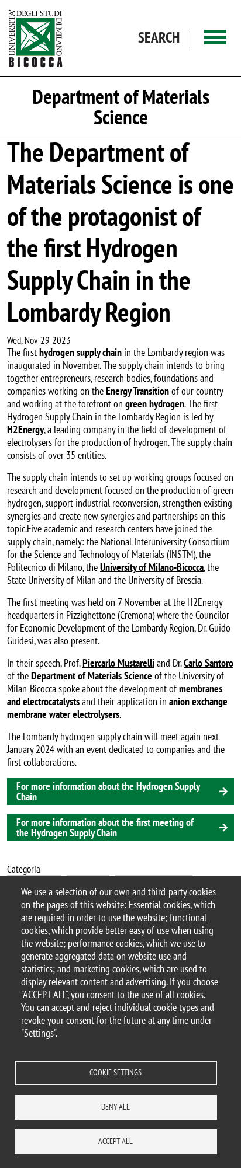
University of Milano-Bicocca (152, 567)
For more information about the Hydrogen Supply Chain (108, 791)
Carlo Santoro (208, 663)
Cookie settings (115, 1072)
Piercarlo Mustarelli (118, 663)
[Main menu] (215, 38)
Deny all (115, 1106)
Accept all (115, 1141)
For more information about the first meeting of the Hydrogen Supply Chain (105, 827)
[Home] (35, 38)
